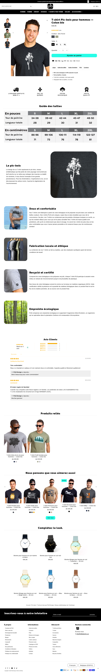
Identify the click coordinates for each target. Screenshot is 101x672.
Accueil (28, 605)
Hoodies (55, 637)
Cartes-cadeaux (33, 639)
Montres (54, 651)
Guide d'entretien (72, 67)
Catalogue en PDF (33, 644)
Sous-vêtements (56, 646)
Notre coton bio (9, 630)
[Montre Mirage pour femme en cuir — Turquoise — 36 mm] (76, 545)
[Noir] (30, 512)
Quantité (54, 50)
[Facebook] (5, 668)
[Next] (47, 32)
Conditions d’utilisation (10, 649)
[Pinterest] (7, 668)
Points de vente (32, 642)
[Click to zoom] (47, 20)
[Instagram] (14, 668)
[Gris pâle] (16, 461)
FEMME (29, 12)
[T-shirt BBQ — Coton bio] (87, 491)
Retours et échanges (34, 635)
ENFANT (36, 12)
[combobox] (15, 6)
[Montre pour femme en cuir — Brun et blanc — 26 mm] (76, 579)
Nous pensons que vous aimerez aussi (50, 472)
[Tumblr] (9, 668)
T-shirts (54, 630)
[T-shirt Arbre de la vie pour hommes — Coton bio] (15, 436)
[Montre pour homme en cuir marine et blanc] (25, 543)
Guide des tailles (62, 67)
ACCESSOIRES (76, 12)
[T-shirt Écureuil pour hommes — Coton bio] (69, 491)
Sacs (54, 649)
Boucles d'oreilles (57, 653)
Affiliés (6, 644)
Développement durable (11, 632)
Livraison (86, 67)
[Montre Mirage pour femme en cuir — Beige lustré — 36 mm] (25, 579)
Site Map (21, 670)
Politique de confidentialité (11, 653)
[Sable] (51, 512)
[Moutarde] (34, 512)
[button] (55, 30)
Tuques (54, 644)
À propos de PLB (9, 628)
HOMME (23, 12)
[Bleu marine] (14, 461)
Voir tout (50, 518)
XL (65, 44)
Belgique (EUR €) (95, 1)
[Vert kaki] (37, 461)
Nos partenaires (9, 646)
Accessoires (56, 632)
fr (88, 1)
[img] (14, 358)
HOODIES (44, 12)
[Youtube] (12, 668)
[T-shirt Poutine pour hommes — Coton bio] (13, 491)
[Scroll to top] (98, 668)
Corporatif (7, 642)
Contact (31, 653)
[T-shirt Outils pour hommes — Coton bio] (32, 491)
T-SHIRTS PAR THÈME (56, 12)
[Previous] (13, 32)
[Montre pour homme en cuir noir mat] (50, 543)
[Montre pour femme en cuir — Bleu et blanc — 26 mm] (50, 579)
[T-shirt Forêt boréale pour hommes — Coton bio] (39, 436)
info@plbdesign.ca (82, 634)
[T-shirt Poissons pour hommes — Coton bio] (50, 491)
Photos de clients (33, 646)
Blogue (7, 637)
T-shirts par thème (57, 628)
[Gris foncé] (13, 512)
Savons (54, 635)
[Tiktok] (16, 668)
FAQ (80, 67)
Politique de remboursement (12, 651)
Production (7, 635)
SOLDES (67, 12)
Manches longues (57, 639)
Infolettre (31, 651)
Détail (54, 67)
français (72, 665)
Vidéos (30, 649)
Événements (8, 639)
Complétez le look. (50, 527)
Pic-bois (33, 605)
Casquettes (55, 642)
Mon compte (32, 637)
